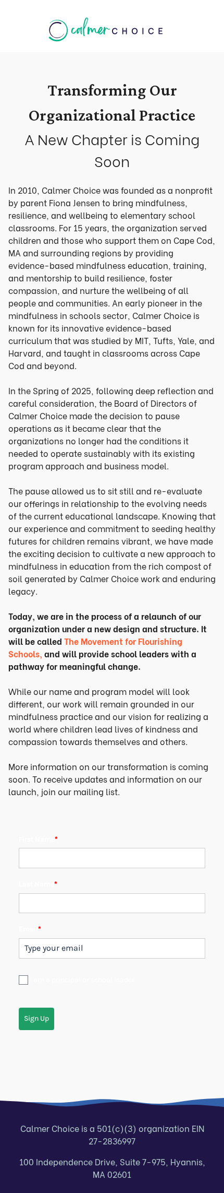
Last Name (38, 884)
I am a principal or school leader (82, 979)
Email (30, 929)
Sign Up (36, 1018)
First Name (38, 839)
